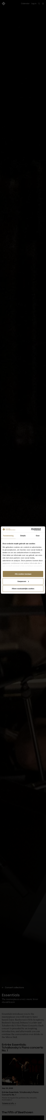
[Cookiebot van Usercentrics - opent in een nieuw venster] (33, 529)
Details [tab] (23, 536)
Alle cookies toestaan (23, 574)
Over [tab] (38, 536)
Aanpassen (21, 581)
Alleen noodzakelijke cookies (23, 589)
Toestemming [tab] (8, 536)
